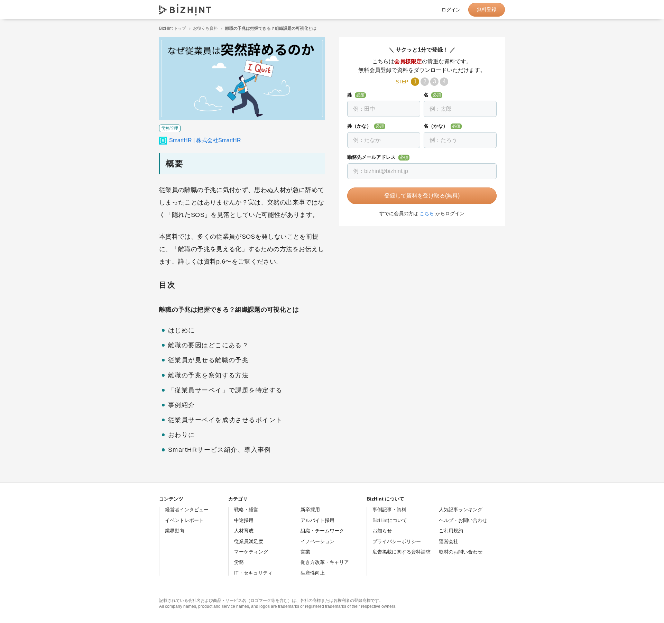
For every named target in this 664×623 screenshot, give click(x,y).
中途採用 (243, 520)
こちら (426, 213)
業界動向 (174, 530)
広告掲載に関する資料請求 (401, 552)
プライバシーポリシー (396, 541)
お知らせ (382, 530)
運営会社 (448, 541)
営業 (305, 552)
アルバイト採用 (317, 520)
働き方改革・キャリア (325, 562)
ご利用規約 (451, 530)
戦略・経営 (246, 509)
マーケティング (251, 552)
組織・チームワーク (322, 530)
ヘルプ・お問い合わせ (463, 520)
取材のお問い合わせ (460, 552)
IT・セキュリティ (253, 573)
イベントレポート (184, 520)
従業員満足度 (248, 541)
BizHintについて (389, 520)
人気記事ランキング (460, 509)
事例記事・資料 (389, 509)
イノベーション (317, 541)
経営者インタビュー (187, 509)
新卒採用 (310, 509)
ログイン (451, 9)
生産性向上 (313, 573)
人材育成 (243, 530)
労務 (239, 562)
